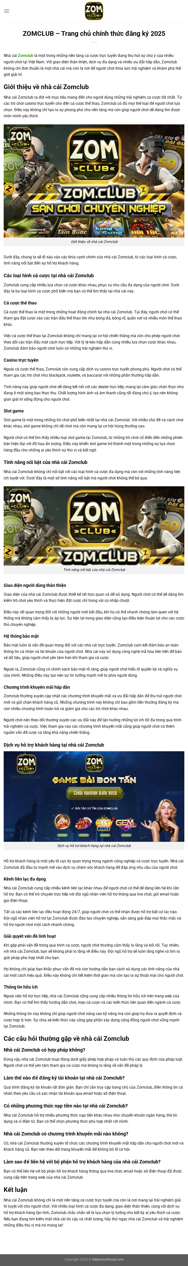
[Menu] (7, 11)
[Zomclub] (94, 11)
